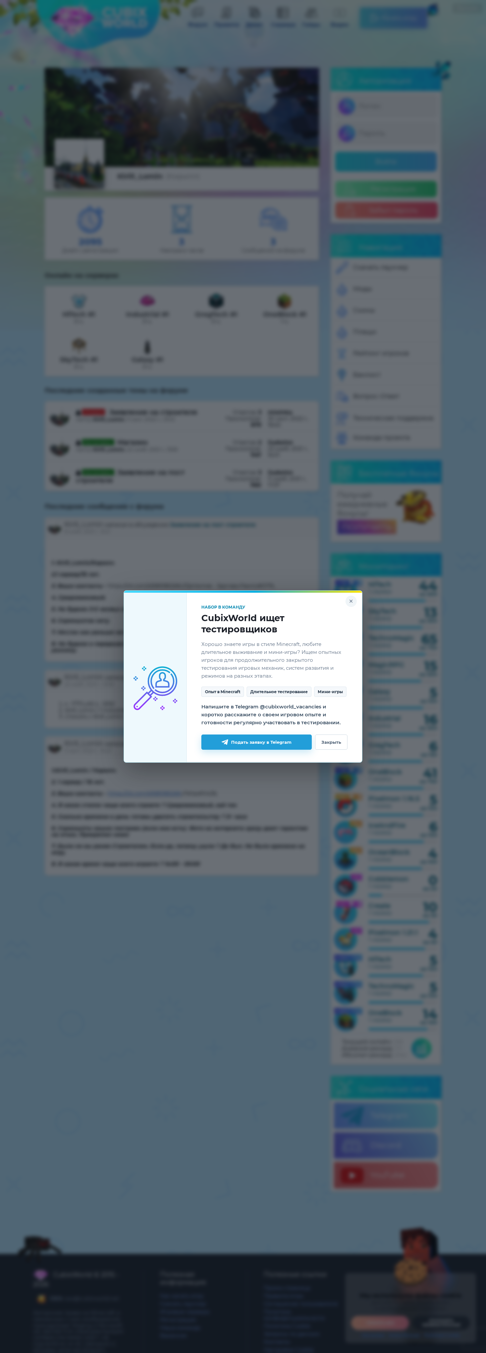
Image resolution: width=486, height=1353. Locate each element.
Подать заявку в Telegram (261, 742)
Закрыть (331, 742)
